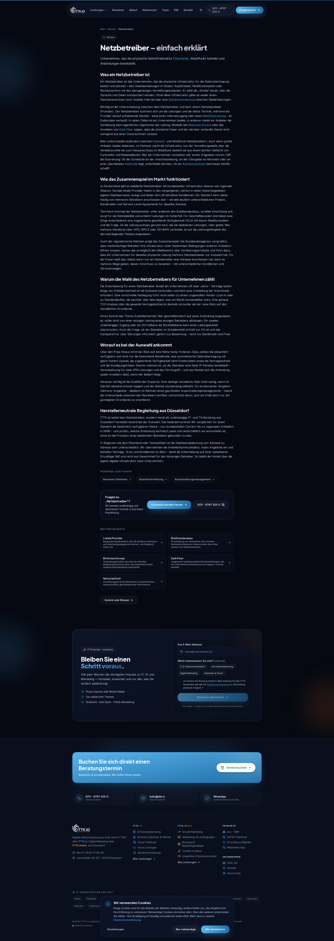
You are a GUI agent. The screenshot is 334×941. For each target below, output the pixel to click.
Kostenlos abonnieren (210, 697)
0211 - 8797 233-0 (219, 10)
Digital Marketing (189, 673)
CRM (233, 831)
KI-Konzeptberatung (149, 831)
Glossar (112, 29)
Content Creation (192, 850)
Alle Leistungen (142, 858)
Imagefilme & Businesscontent (199, 856)
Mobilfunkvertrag (214, 116)
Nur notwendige (186, 929)
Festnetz (158, 141)
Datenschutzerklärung (218, 684)
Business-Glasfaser (115, 479)
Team (165, 10)
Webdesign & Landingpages (198, 837)
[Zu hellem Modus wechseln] (201, 10)
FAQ (176, 10)
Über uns (232, 862)
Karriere (231, 867)
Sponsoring (233, 873)
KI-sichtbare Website (239, 842)
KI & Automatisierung (222, 666)
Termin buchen (236, 767)
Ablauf (133, 10)
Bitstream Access (199, 125)
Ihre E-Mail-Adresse (190, 644)
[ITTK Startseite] (77, 10)
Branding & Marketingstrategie (193, 844)
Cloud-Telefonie (147, 842)
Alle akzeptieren (215, 929)
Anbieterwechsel (193, 164)
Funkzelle (131, 164)
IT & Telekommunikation (192, 666)
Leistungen (97, 10)
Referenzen (149, 10)
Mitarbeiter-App (236, 847)
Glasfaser (181, 58)
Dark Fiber (126, 129)
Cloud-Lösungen (147, 847)
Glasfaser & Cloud (213, 673)
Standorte (118, 10)
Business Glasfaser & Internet (154, 837)
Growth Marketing (192, 831)
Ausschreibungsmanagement (192, 479)
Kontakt (188, 10)
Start (102, 29)
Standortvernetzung (182, 99)
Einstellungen (115, 929)
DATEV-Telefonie (237, 837)
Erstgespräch (247, 10)
